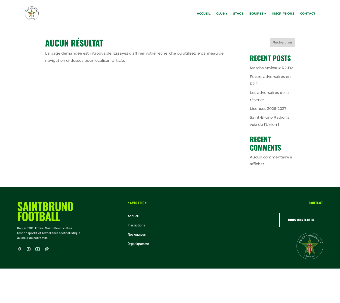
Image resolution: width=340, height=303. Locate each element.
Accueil (203, 13)
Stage (238, 13)
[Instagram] (28, 249)
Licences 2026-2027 (268, 108)
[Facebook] (19, 249)
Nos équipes (137, 234)
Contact (307, 13)
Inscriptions (283, 13)
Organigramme (138, 243)
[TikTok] (46, 249)
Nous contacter (301, 219)
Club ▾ (221, 13)
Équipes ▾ (257, 13)
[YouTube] (37, 249)
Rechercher (282, 42)
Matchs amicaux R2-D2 (271, 68)
